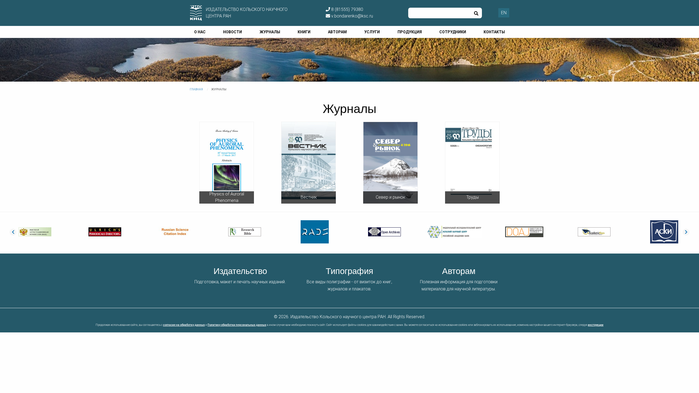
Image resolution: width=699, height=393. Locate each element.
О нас (200, 32)
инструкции (595, 324)
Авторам (337, 32)
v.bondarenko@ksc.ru (351, 16)
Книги (304, 32)
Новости (232, 32)
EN (504, 12)
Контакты (494, 32)
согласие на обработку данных (184, 324)
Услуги (372, 32)
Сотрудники (452, 32)
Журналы (270, 32)
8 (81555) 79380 (346, 9)
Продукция (410, 32)
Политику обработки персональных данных (237, 324)
